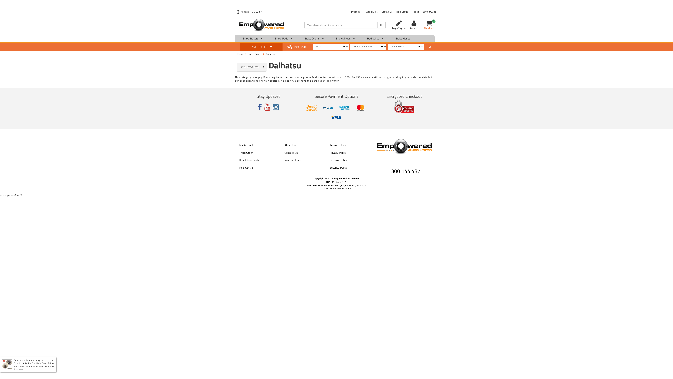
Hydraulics (373, 38)
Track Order (246, 153)
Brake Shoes (343, 38)
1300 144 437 (251, 12)
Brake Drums (312, 38)
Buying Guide (429, 12)
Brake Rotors (251, 38)
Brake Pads (282, 38)
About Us (371, 12)
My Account (246, 145)
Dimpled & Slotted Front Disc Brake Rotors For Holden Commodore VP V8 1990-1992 (34, 364)
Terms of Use (338, 145)
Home (240, 54)
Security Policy (338, 167)
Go (430, 46)
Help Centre (402, 12)
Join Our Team (292, 160)
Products (356, 12)
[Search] (381, 25)
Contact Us (387, 12)
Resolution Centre (249, 160)
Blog (416, 12)
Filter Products (249, 67)
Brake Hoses (402, 38)
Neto (348, 188)
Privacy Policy (338, 153)
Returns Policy (338, 160)
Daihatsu (270, 54)
